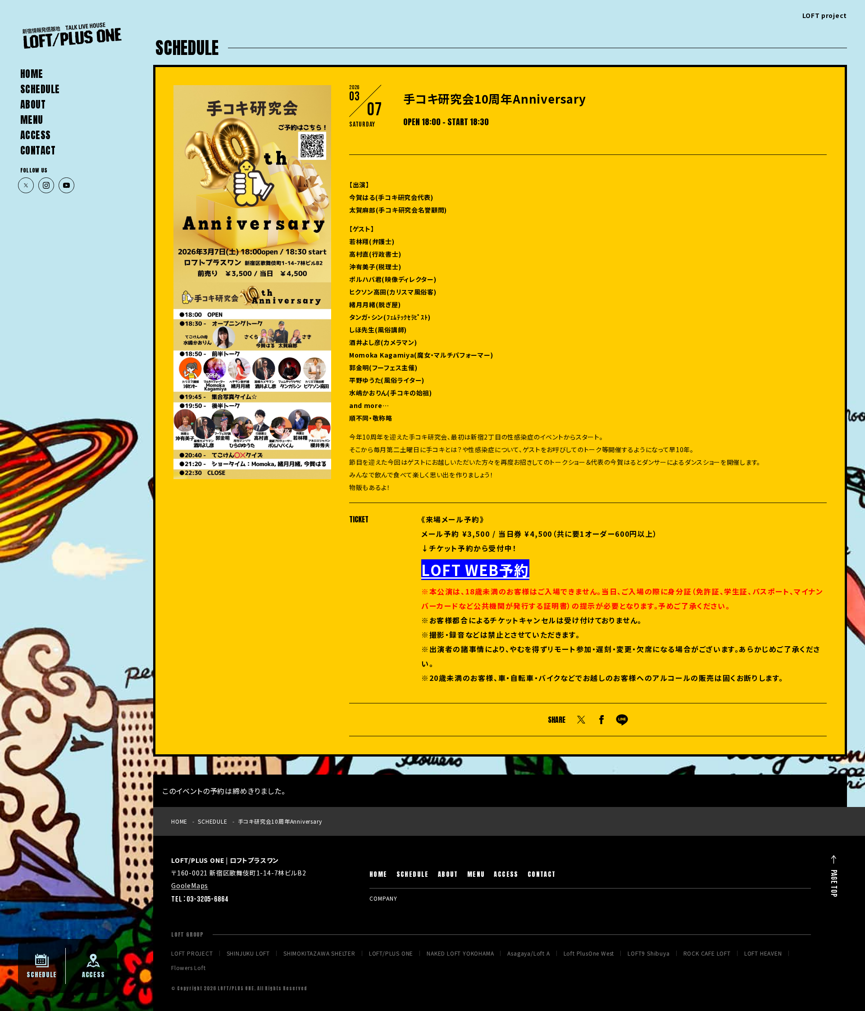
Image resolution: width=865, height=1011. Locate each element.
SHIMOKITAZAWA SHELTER (319, 953)
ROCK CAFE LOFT (707, 953)
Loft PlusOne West (589, 953)
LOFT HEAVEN (763, 953)
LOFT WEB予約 (475, 569)
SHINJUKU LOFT (248, 953)
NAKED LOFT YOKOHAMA (460, 953)
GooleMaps (189, 885)
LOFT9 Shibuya (648, 953)
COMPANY (383, 898)
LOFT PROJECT (192, 953)
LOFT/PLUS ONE (391, 953)
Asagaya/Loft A (528, 953)
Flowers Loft (188, 967)
